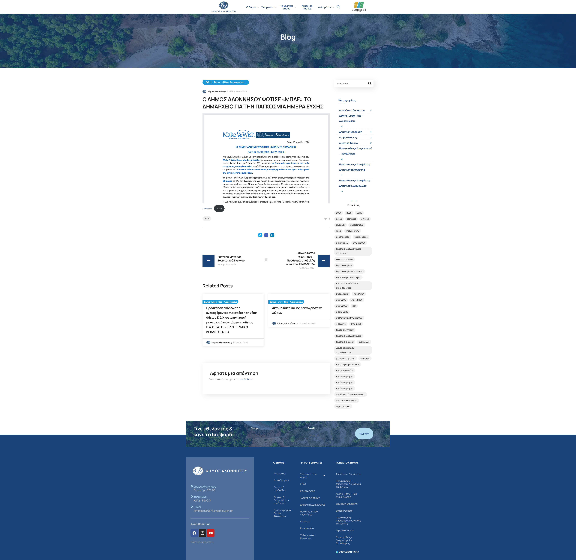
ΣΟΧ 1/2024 (356, 299)
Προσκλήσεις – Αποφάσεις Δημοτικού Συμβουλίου (354, 183)
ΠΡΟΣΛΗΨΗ (359, 293)
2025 (348, 212)
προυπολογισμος (344, 376)
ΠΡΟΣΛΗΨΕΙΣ (342, 293)
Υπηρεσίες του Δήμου (308, 475)
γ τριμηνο (341, 323)
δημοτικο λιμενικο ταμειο (348, 335)
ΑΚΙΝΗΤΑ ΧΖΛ (342, 242)
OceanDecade (342, 236)
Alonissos (351, 218)
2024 (206, 218)
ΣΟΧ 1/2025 (341, 305)
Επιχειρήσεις (307, 490)
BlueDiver (340, 224)
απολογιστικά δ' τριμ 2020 (349, 317)
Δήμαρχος (279, 473)
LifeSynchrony (352, 230)
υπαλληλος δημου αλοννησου (350, 394)
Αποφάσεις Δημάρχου (352, 110)
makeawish (207, 208)
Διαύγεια (305, 521)
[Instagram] (202, 533)
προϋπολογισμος (344, 382)
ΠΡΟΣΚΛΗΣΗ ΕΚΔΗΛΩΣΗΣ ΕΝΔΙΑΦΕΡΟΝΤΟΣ (347, 285)
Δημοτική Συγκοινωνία (312, 504)
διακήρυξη (364, 341)
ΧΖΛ (354, 305)
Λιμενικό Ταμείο (348, 143)
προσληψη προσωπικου (347, 364)
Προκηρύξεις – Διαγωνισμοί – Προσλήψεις (355, 151)
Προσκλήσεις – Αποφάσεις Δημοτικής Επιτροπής (354, 167)
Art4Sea (365, 218)
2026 (359, 212)
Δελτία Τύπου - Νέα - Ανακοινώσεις (226, 82)
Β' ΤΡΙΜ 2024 (359, 242)
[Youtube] (210, 533)
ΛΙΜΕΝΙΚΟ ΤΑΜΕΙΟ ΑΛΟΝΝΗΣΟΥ (349, 271)
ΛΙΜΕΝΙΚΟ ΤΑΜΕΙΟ (344, 265)
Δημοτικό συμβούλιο (279, 489)
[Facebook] (194, 533)
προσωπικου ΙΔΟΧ (344, 370)
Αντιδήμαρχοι (281, 480)
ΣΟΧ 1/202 (341, 299)
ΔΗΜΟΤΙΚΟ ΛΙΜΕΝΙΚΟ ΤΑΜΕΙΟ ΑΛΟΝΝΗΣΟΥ (348, 251)
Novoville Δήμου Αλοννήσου (309, 513)
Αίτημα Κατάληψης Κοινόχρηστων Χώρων (297, 310)
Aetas (339, 218)
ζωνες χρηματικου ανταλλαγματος (345, 350)
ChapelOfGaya (356, 224)
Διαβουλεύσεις (348, 137)
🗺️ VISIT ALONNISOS (347, 552)
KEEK (338, 230)
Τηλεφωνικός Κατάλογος (307, 537)
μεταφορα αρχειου (345, 358)
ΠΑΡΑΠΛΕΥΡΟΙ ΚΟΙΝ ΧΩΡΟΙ (348, 277)
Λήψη (219, 208)
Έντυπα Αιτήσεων (310, 497)
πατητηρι (365, 358)
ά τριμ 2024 (342, 311)
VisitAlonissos (361, 236)
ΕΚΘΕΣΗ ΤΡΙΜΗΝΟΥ (344, 259)
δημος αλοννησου (345, 329)
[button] (338, 6)
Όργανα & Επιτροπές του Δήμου (279, 500)
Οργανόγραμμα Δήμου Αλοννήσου (282, 513)
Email (311, 428)
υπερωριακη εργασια (346, 400)
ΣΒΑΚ (303, 484)
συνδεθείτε (246, 379)
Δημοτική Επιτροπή (350, 132)
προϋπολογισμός (344, 388)
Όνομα (255, 428)
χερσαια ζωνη (343, 406)
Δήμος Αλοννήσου (216, 91)
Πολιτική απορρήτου (201, 542)
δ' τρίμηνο (356, 323)
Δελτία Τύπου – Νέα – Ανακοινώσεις (351, 118)
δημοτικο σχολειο (344, 341)
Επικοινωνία (307, 528)
